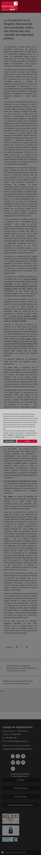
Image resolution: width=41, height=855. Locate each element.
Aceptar (27, 441)
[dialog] (20, 427)
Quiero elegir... (10, 441)
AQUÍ (8, 431)
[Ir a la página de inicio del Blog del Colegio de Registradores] (9, 6)
